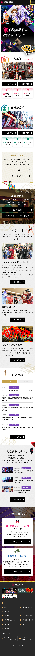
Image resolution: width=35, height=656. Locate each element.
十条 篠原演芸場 (27, 607)
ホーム (6, 603)
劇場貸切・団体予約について (26, 638)
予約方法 (6, 611)
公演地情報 (7, 615)
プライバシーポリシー (17, 645)
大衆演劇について (9, 620)
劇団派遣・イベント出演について (10, 638)
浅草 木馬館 (7, 607)
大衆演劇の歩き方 (27, 620)
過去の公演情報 (27, 615)
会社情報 (6, 628)
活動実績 (26, 381)
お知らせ (6, 624)
